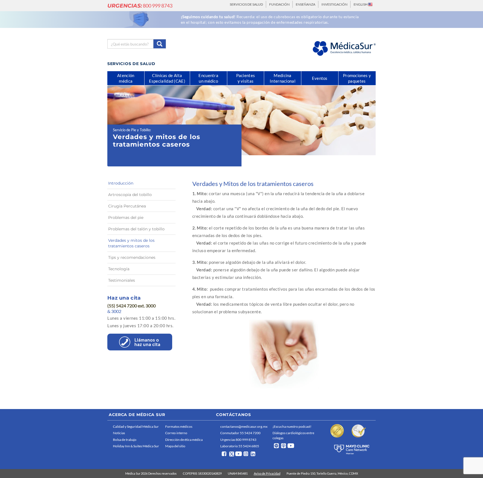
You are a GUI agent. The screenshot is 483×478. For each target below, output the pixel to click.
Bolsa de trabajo (124, 440)
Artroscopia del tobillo (130, 194)
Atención (125, 78)
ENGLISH (361, 4)
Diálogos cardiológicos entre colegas (293, 435)
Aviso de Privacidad (267, 473)
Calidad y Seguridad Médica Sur (136, 426)
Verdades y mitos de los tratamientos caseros (131, 243)
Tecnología (118, 268)
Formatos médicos (178, 426)
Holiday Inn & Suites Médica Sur (136, 446)
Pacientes (245, 78)
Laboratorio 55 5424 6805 (239, 446)
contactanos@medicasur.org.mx (243, 426)
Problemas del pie (125, 217)
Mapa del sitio (175, 446)
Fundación (279, 4)
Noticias (119, 433)
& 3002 (114, 311)
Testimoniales (121, 280)
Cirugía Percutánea (127, 206)
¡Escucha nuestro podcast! (292, 426)
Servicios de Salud (246, 4)
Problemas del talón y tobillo (136, 228)
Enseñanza (305, 4)
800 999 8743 (139, 6)
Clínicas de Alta (167, 78)
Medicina (282, 78)
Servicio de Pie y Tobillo (131, 130)
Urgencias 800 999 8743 (238, 440)
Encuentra (208, 78)
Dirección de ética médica (184, 440)
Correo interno (176, 433)
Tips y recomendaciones (131, 257)
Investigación (334, 4)
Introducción (120, 183)
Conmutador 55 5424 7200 (240, 433)
